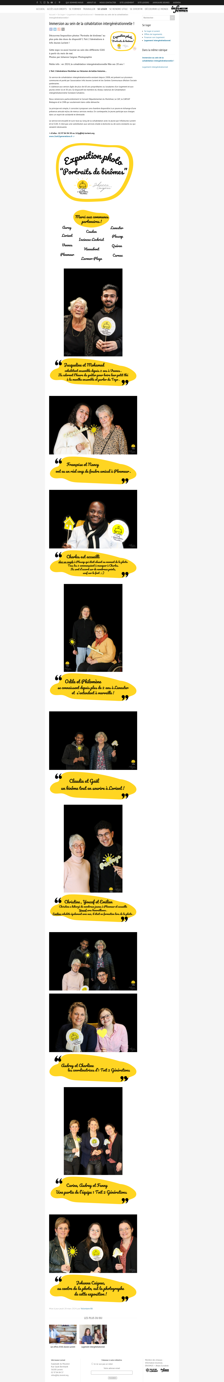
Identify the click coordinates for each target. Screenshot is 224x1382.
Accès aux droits (57, 9)
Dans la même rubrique (154, 50)
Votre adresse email (112, 1368)
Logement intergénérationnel (80, 14)
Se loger (102, 9)
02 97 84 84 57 (57, 1372)
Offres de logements (153, 34)
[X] (63, 29)
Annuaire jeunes (161, 2)
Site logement (127, 2)
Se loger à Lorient (152, 31)
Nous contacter (108, 2)
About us (91, 2)
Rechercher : (149, 18)
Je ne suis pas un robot (103, 1364)
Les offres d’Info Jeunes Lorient (63, 1346)
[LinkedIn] (55, 29)
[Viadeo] (59, 29)
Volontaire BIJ (87, 1308)
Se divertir (136, 9)
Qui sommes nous (74, 2)
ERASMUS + (150, 1366)
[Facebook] (50, 29)
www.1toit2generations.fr (60, 136)
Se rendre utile (118, 9)
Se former (75, 9)
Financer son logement (154, 37)
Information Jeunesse (153, 1363)
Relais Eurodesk (162, 1366)
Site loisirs (143, 2)
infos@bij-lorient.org (59, 1375)
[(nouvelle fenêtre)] (37, 2)
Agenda (177, 2)
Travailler (89, 9)
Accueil (40, 9)
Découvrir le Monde (156, 9)
